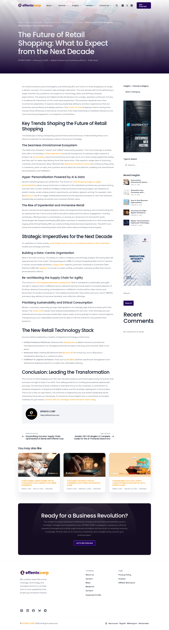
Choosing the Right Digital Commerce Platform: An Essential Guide (140, 212)
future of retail (75, 107)
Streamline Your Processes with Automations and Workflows (138, 191)
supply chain (58, 264)
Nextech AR (68, 352)
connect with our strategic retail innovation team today (70, 399)
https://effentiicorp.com (49, 415)
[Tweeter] (127, 5)
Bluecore (30, 195)
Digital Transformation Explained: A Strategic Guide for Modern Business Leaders (140, 222)
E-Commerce (73, 60)
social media (38, 157)
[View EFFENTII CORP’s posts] (31, 414)
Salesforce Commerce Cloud (77, 164)
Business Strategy (120, 457)
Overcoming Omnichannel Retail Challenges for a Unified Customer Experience (141, 181)
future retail (38, 311)
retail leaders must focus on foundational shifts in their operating (79, 243)
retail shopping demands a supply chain (53, 282)
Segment (43, 268)
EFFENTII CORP (24, 60)
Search (126, 293)
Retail (82, 60)
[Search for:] (137, 165)
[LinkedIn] (131, 5)
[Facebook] (123, 5)
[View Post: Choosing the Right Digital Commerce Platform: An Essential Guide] (84, 465)
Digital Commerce (59, 60)
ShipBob (70, 359)
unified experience (52, 153)
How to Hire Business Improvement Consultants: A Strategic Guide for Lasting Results (139, 201)
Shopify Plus (69, 342)
